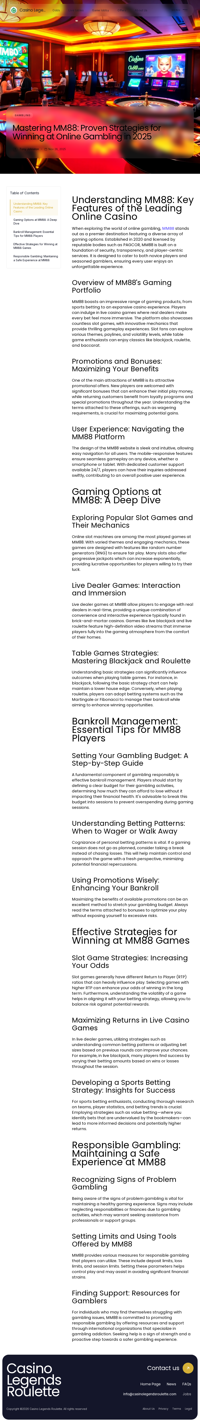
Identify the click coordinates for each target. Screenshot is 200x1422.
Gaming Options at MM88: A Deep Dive (35, 221)
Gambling (23, 115)
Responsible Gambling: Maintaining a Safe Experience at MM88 (35, 258)
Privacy (163, 1409)
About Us (149, 1409)
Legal (188, 1409)
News (171, 1384)
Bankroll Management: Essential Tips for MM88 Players (33, 233)
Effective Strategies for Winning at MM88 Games (35, 245)
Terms (176, 1409)
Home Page (150, 1384)
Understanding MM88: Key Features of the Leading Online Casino (33, 207)
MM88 (168, 228)
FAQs (186, 1384)
